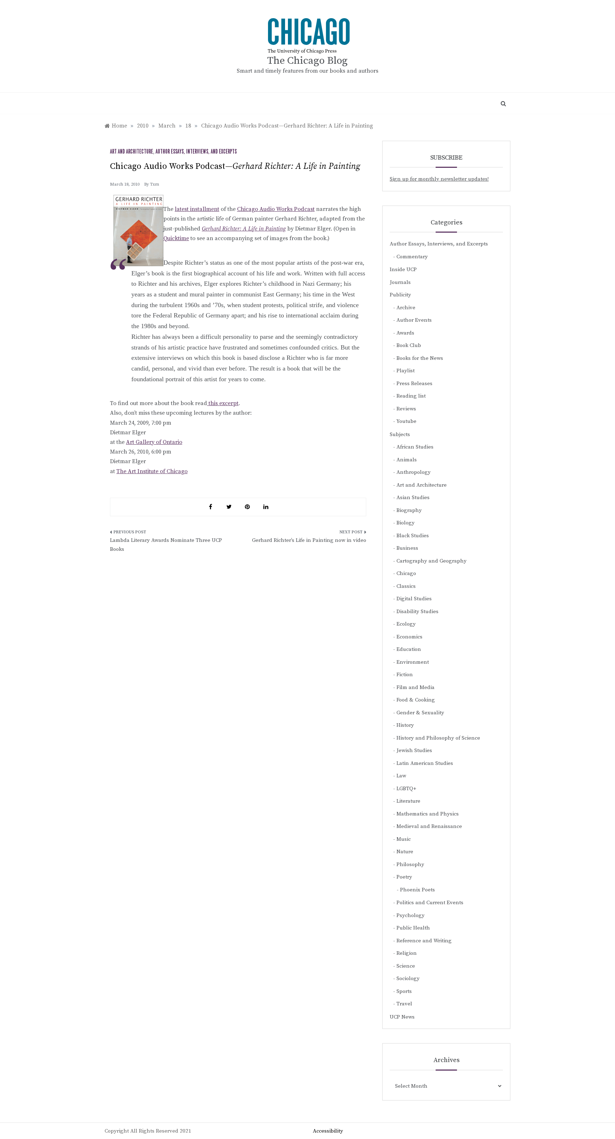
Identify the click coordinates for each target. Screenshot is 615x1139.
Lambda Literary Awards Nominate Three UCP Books (166, 545)
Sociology (408, 978)
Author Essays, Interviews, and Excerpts (196, 152)
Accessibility (328, 1131)
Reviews (406, 408)
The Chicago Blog (307, 60)
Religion (406, 953)
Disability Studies (417, 611)
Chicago (406, 573)
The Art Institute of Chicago (152, 471)
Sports (404, 991)
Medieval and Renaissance (429, 826)
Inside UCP (403, 269)
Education (408, 649)
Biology (405, 522)
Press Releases (414, 383)
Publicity (400, 294)
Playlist (405, 370)
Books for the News (419, 358)
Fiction (404, 674)
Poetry (404, 877)
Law (401, 775)
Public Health (413, 928)
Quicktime (176, 238)
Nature (404, 851)
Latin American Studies (424, 763)
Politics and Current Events (429, 902)
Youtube (406, 421)
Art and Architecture (131, 152)
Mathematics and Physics (427, 814)
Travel (404, 1003)
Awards (405, 333)
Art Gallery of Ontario (154, 442)
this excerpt (222, 403)
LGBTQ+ (406, 788)
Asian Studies (413, 497)
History (405, 725)
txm (154, 184)
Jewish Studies (414, 750)
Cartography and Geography (431, 561)
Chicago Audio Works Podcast (276, 209)
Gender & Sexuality (420, 712)
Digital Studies (414, 598)
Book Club (408, 345)
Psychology (410, 915)
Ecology (406, 624)
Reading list (411, 396)
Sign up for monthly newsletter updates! (439, 179)
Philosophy (410, 864)
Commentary (412, 256)
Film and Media (415, 687)
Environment (412, 662)
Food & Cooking (415, 700)
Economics (409, 636)
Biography (409, 510)
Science (405, 966)
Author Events (414, 320)
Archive (405, 307)
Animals (406, 459)
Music (403, 839)
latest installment (197, 209)
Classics (406, 586)
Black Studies (412, 535)
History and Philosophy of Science (438, 738)
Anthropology (413, 472)
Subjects (400, 434)
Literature (408, 801)
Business (407, 548)
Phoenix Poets (417, 889)
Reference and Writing (424, 940)
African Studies (414, 447)
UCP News (402, 1017)
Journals (400, 282)
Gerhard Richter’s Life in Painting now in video (309, 540)
